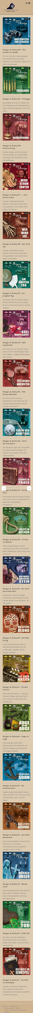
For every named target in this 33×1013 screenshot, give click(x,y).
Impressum (5, 1006)
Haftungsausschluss (14, 1006)
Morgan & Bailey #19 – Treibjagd (16, 99)
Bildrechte (18, 1008)
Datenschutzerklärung (9, 1008)
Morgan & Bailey (15, 47)
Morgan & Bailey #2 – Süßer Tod (16, 933)
